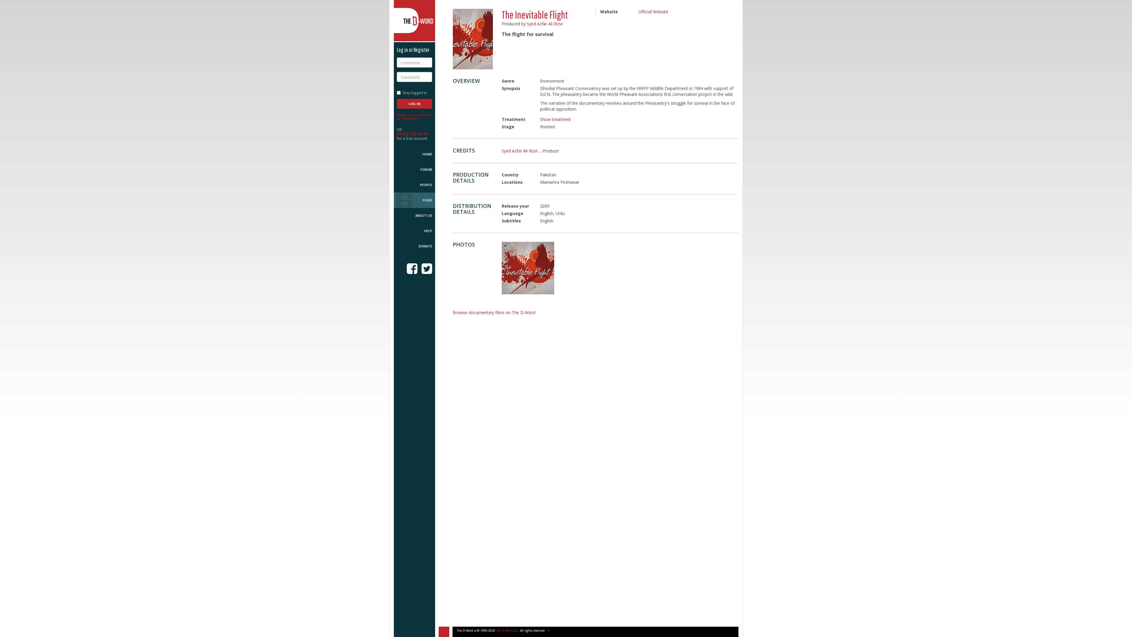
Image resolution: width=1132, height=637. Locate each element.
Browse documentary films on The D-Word (494, 312)
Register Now (412, 134)
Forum (426, 169)
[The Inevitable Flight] (528, 268)
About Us (423, 215)
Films (427, 200)
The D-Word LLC (507, 630)
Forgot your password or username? (413, 117)
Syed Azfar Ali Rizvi (544, 24)
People (426, 185)
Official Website (653, 11)
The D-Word (414, 20)
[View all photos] (473, 39)
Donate (425, 246)
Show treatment (555, 119)
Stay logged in (415, 92)
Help (428, 231)
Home (427, 154)
